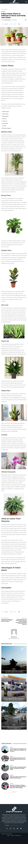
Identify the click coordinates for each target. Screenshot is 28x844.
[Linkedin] (14, 828)
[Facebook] (7, 828)
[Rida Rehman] (2, 20)
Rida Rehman (8, 19)
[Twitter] (17, 828)
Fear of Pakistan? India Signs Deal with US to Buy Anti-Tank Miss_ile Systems (14, 671)
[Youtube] (21, 828)
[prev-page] (2, 732)
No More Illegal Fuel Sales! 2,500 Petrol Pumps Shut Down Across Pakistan (14, 699)
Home (2, 9)
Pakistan (5, 9)
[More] (19, 24)
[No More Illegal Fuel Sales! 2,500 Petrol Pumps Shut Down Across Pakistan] (14, 688)
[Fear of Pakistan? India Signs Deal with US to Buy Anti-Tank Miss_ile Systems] (14, 660)
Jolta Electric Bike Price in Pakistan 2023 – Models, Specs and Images (7, 620)
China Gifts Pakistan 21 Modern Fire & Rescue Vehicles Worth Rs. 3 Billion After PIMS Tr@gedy (18, 786)
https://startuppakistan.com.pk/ (14, 638)
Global (11, 747)
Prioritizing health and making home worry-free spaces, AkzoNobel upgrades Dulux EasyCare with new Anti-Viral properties (21, 622)
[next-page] (4, 732)
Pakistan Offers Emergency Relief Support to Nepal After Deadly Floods (14, 727)
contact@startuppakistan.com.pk (16, 825)
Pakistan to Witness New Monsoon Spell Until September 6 (18, 777)
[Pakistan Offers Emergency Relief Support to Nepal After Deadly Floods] (14, 716)
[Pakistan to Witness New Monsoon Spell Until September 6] (5, 777)
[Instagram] (10, 828)
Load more (14, 791)
